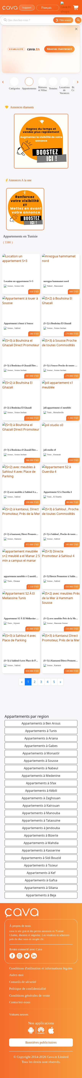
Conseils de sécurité (22, 982)
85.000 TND (33, 629)
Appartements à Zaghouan (41, 798)
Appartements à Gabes (41, 746)
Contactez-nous (19, 1002)
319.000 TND (71, 629)
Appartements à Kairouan (41, 805)
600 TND (73, 291)
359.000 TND (32, 502)
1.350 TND (33, 586)
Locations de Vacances (64, 90)
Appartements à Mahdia (41, 843)
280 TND (34, 333)
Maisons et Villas (42, 89)
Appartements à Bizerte (41, 835)
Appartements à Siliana (41, 888)
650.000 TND (32, 671)
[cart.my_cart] (76, 8)
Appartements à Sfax (41, 783)
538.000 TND (71, 671)
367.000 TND (32, 376)
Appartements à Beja (41, 895)
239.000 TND (32, 418)
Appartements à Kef (41, 873)
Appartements (29, 88)
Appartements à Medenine (41, 776)
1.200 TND (73, 418)
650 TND (34, 291)
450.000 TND (71, 586)
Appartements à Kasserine (41, 850)
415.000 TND (32, 544)
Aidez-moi (16, 975)
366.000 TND (32, 460)
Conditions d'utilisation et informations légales (40, 968)
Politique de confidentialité (27, 988)
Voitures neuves (18, 1014)
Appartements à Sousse (41, 761)
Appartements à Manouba (41, 813)
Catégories (14, 88)
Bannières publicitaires (41, 1042)
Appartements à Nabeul (41, 768)
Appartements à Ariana (41, 738)
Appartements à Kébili (41, 790)
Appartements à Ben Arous (41, 723)
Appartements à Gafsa (41, 880)
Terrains (53, 88)
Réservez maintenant (59, 49)
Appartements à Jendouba (41, 828)
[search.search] (78, 20)
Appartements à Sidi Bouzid (41, 858)
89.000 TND (72, 502)
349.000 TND (71, 544)
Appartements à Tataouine (41, 820)
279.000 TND (71, 333)
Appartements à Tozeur (41, 865)
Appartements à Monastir (41, 753)
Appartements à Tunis (41, 731)
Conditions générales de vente (29, 995)
